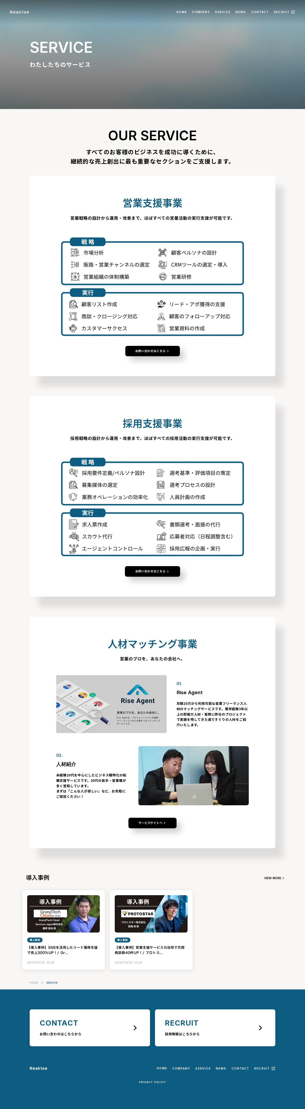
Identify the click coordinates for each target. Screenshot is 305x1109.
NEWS (240, 12)
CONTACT (260, 12)
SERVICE (223, 12)
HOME (181, 12)
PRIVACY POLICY (152, 1082)
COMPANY (201, 12)
